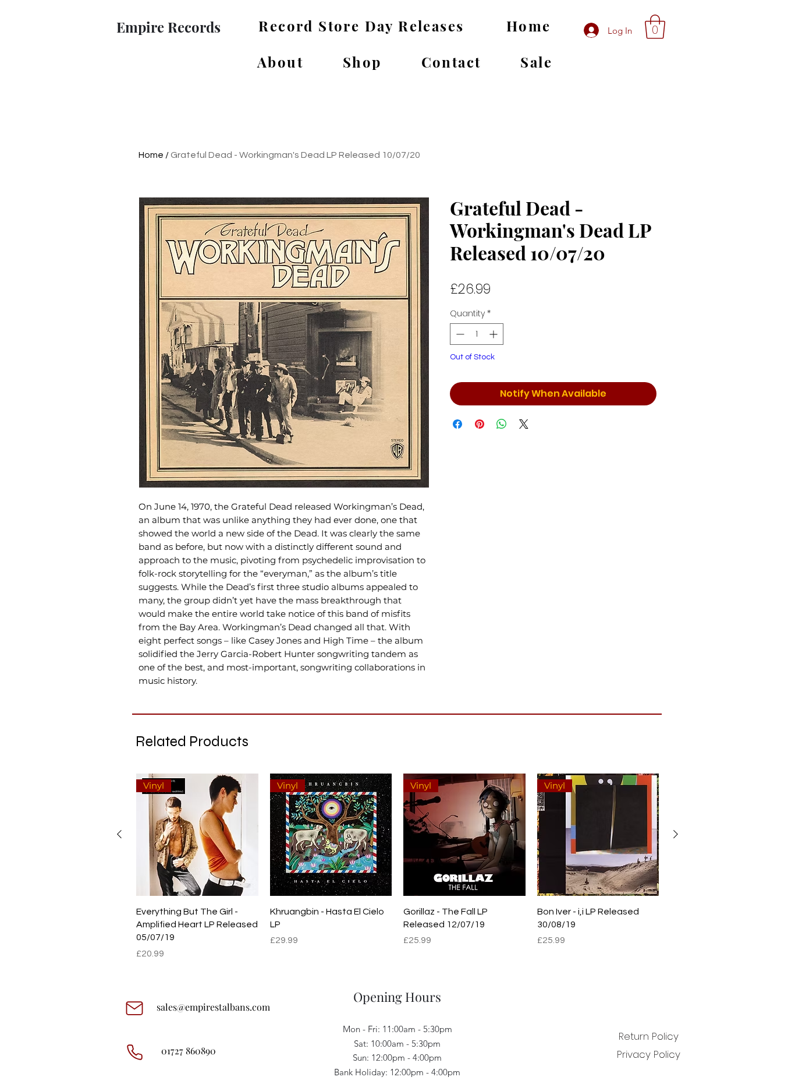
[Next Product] (676, 834)
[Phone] (134, 1052)
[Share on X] (524, 424)
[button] (655, 27)
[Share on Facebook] (457, 424)
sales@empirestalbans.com (213, 1007)
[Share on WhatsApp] (502, 424)
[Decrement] (459, 334)
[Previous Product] (119, 834)
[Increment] (494, 334)
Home (151, 155)
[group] (397, 867)
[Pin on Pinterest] (480, 424)
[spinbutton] (476, 334)
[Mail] (134, 1008)
